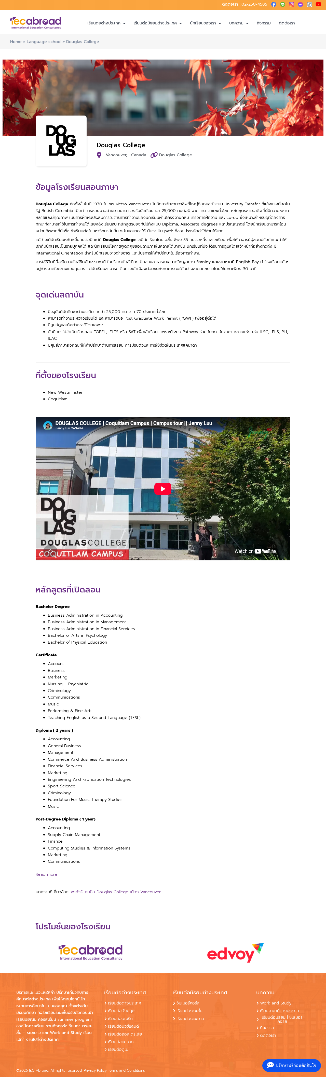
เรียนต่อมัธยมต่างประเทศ (155, 23)
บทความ (236, 23)
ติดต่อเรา (287, 23)
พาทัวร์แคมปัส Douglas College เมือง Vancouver (116, 892)
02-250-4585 (254, 4)
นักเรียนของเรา (203, 23)
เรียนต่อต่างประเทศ (103, 23)
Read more (46, 874)
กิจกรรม (264, 23)
